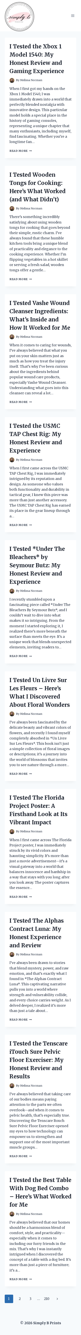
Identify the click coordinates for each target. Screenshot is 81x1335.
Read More (20, 151)
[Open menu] (72, 16)
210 (46, 1299)
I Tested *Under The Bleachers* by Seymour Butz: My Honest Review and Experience (37, 565)
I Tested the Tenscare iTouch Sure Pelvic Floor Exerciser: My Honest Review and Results (38, 1060)
